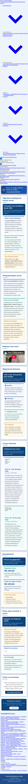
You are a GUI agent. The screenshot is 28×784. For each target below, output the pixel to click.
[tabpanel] (14, 448)
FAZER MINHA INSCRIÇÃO (14, 692)
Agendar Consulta (23, 33)
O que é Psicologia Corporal (9, 63)
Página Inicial (6, 33)
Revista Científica (16, 153)
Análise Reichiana (20, 63)
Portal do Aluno (13, 157)
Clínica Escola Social (7, 34)
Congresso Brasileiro (8, 124)
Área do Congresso (11, 165)
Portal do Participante (17, 124)
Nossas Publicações (7, 153)
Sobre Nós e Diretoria (14, 33)
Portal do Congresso (4, 157)
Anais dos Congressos (22, 182)
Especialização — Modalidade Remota (12, 94)
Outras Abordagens (13, 65)
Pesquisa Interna (12, 154)
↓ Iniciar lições (14, 708)
